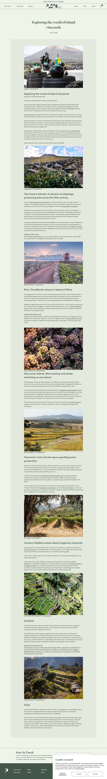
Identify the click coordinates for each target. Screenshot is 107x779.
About (76, 6)
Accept (79, 774)
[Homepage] (53, 6)
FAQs (42, 772)
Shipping (44, 770)
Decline (95, 774)
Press (29, 770)
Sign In (94, 6)
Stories (30, 6)
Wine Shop (19, 6)
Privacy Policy (80, 769)
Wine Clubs (7, 6)
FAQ (85, 6)
